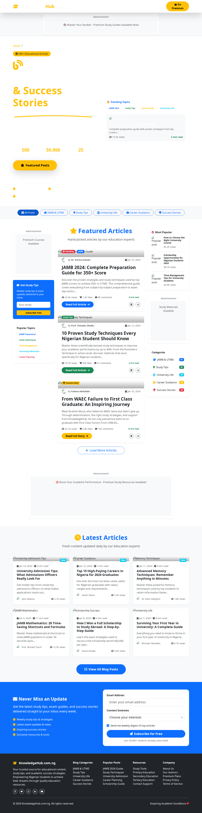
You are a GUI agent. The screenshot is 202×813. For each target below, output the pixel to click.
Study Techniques (27, 340)
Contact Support (143, 783)
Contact (157, 8)
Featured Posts (37, 165)
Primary (74, 8)
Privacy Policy (171, 780)
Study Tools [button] (127, 6)
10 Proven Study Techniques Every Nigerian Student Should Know (99, 335)
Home (16, 45)
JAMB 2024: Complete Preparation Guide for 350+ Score (99, 270)
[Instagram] (28, 791)
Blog (144, 8)
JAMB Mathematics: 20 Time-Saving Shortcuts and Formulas (41, 625)
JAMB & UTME (56, 212)
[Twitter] (21, 791)
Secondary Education (145, 776)
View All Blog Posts (103, 669)
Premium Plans (172, 776)
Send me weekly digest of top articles (132, 725)
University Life (108, 212)
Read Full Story (75, 436)
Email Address (115, 695)
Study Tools (140, 768)
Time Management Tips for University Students (174, 278)
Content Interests (118, 710)
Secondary (90, 8)
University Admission (29, 351)
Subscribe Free (34, 312)
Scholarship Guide (114, 783)
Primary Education (144, 772)
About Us (168, 768)
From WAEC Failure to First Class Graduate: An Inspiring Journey (97, 401)
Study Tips (82, 212)
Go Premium (178, 6)
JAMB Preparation (27, 334)
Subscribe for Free (148, 734)
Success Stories (171, 212)
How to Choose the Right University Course (174, 240)
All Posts (30, 212)
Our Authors (170, 772)
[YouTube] (42, 791)
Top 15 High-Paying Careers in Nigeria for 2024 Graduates (100, 573)
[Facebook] (15, 791)
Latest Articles (36, 178)
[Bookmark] (131, 304)
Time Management (28, 345)
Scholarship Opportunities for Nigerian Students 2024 (173, 259)
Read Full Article (76, 304)
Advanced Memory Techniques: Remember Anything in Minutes (155, 575)
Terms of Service (173, 783)
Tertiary (106, 8)
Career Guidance (140, 212)
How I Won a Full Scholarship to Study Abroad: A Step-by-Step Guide (99, 627)
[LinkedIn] (35, 791)
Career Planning (27, 357)
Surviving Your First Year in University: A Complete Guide (160, 625)
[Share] (138, 304)
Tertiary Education (144, 780)
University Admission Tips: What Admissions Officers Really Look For (37, 575)
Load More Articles (103, 450)
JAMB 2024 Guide (113, 768)
